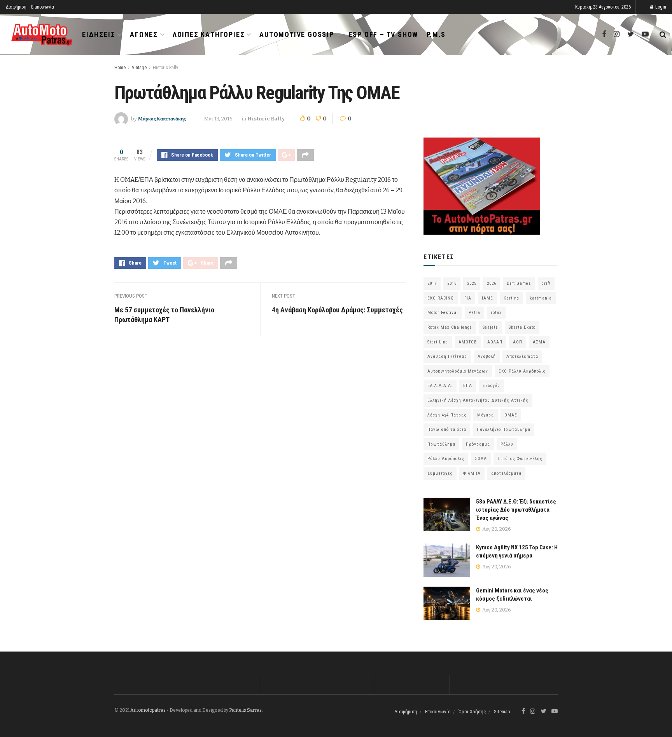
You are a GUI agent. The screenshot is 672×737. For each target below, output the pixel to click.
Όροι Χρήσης (472, 711)
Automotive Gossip (296, 34)
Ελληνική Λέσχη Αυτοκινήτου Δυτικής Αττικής (477, 400)
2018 (452, 283)
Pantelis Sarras (245, 710)
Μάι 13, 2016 (218, 119)
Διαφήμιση (16, 7)
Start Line (437, 342)
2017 (432, 283)
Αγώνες (144, 34)
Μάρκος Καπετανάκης (162, 119)
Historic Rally (165, 67)
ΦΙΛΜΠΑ (472, 473)
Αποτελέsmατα (522, 356)
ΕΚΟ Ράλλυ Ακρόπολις (522, 371)
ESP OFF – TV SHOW (383, 34)
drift (546, 283)
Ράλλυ (506, 444)
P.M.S (436, 34)
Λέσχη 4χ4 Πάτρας (447, 415)
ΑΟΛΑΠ (494, 342)
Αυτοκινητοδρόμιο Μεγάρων (457, 371)
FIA (467, 298)
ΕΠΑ (467, 385)
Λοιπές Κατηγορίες (209, 34)
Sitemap (502, 711)
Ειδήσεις (98, 34)
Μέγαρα (485, 415)
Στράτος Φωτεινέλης (519, 458)
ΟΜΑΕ (510, 415)
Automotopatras (148, 710)
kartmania (541, 298)
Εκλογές (491, 385)
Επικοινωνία (42, 7)
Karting (511, 298)
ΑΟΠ (517, 342)
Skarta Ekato (522, 327)
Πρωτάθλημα (441, 444)
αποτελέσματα (506, 473)
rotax (496, 312)
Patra (474, 312)
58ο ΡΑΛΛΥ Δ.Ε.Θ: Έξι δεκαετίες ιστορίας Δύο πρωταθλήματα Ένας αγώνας (516, 509)
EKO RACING (440, 298)
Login (660, 7)
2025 (471, 283)
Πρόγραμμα (478, 444)
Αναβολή (487, 356)
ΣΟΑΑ (481, 458)
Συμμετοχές (440, 473)
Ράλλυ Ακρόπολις (445, 458)
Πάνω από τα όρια (446, 429)
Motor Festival (442, 312)
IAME (487, 298)
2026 (491, 283)
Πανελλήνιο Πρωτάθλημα (503, 429)
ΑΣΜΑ (539, 342)
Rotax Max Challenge (449, 327)
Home (120, 67)
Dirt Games (519, 283)
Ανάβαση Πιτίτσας (447, 356)
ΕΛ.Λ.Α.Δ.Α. (440, 385)
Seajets (490, 327)
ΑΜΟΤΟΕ (467, 342)
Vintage (139, 67)
